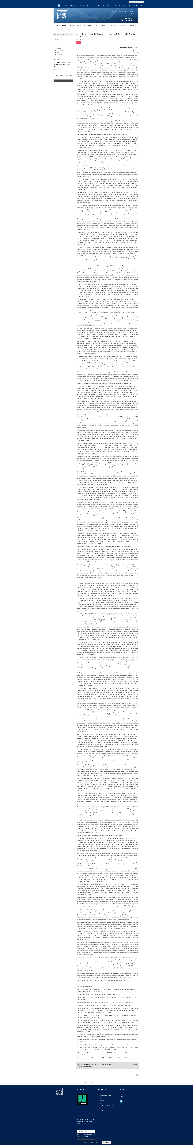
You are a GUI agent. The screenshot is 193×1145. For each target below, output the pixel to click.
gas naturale (108, 1064)
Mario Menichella (88, 39)
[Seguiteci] (59, 5)
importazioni (81, 1066)
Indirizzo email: (57, 69)
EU (97, 1064)
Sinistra (58, 44)
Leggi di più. (98, 1142)
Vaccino (59, 52)
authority (82, 1064)
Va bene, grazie (106, 1142)
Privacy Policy (109, 1082)
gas (103, 1064)
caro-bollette (91, 1064)
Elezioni (58, 48)
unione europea (88, 1066)
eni (95, 1064)
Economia (78, 42)
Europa (100, 1064)
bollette (86, 1064)
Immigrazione (60, 50)
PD (57, 46)
